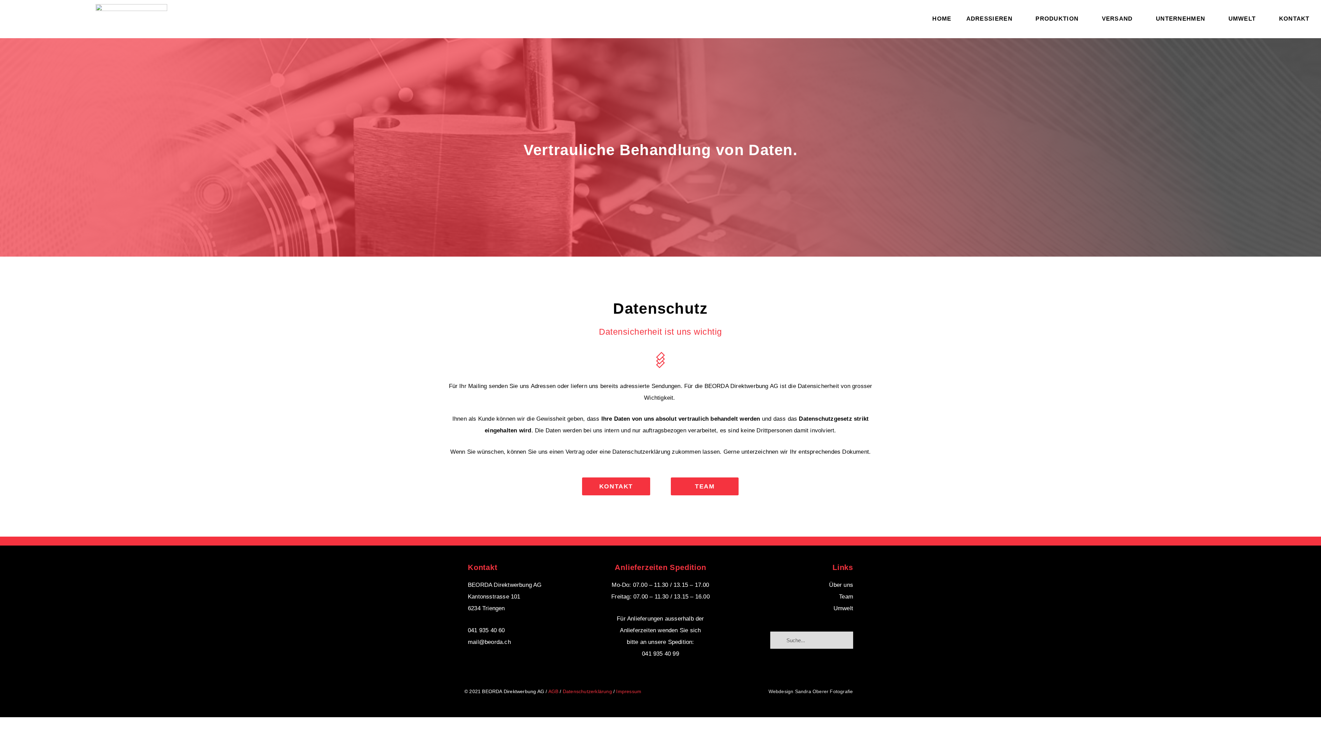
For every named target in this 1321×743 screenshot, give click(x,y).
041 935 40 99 (660, 653)
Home (941, 18)
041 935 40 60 (486, 630)
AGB (553, 691)
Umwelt (1242, 18)
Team (846, 596)
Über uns (841, 585)
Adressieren (989, 18)
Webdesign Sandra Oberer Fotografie (811, 691)
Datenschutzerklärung (587, 691)
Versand (1117, 18)
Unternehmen (1180, 18)
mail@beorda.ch (489, 642)
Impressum (628, 691)
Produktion (1056, 18)
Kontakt (1294, 18)
